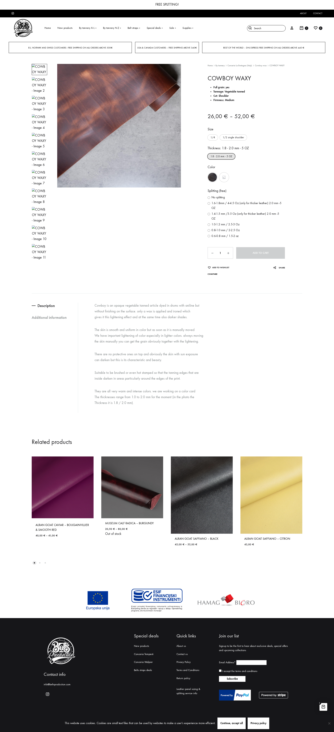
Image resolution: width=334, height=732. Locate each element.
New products (64, 28)
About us (181, 646)
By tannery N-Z (112, 28)
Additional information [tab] (49, 317)
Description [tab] (46, 305)
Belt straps (134, 28)
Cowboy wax (261, 65)
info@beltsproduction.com (57, 684)
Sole (172, 28)
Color (211, 167)
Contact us (182, 654)
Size (210, 129)
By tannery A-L (87, 28)
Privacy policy (258, 723)
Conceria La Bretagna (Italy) (239, 65)
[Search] (265, 28)
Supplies (187, 28)
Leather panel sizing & (188, 689)
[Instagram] (47, 694)
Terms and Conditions (187, 670)
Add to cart (261, 252)
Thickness (228, 148)
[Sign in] (292, 28)
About (303, 13)
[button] (213, 137)
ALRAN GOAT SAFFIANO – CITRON (267, 538)
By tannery (220, 65)
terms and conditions (246, 671)
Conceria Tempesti (143, 654)
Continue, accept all (231, 723)
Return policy (183, 678)
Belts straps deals (143, 670)
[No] (329, 723)
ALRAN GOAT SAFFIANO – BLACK (196, 538)
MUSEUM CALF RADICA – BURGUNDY (129, 523)
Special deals (155, 28)
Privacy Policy (183, 662)
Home (47, 28)
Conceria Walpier (143, 662)
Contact (317, 13)
